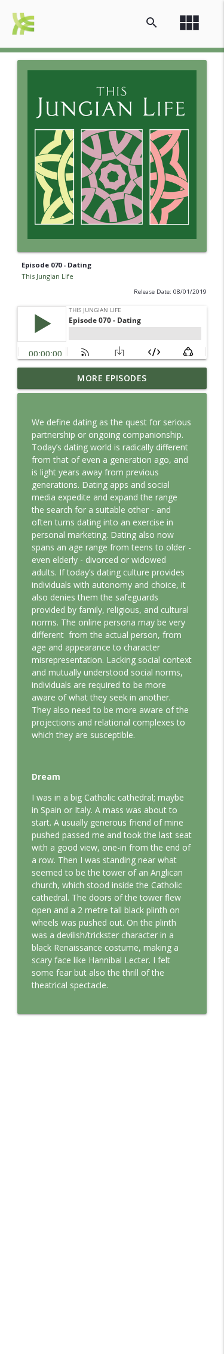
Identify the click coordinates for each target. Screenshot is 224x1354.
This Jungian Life (47, 276)
